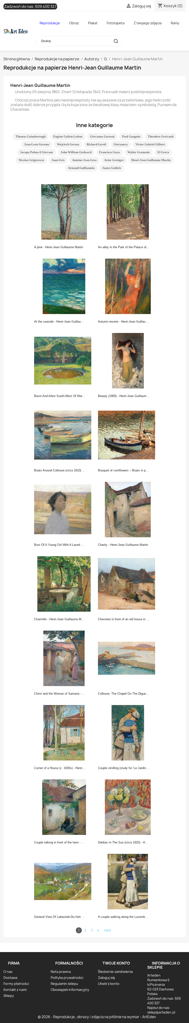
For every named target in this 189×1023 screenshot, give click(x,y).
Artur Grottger (114, 160)
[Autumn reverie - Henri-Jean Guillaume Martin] (128, 286)
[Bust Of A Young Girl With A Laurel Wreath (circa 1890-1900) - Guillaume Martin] (64, 509)
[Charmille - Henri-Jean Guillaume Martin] (64, 583)
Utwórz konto (108, 983)
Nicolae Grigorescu (31, 160)
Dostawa (10, 977)
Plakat (92, 23)
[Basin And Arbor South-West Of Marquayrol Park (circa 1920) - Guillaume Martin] (64, 360)
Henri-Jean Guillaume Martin (151, 160)
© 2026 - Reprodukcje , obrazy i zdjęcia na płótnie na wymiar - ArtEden (97, 1016)
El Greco (163, 152)
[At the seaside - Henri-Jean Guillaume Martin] (64, 286)
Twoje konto (116, 963)
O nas (7, 971)
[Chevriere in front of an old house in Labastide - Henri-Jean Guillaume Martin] (128, 583)
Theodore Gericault (161, 136)
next (107, 930)
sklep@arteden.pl (161, 1012)
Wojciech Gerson (68, 144)
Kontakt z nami (15, 989)
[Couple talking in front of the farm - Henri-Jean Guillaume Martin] (64, 807)
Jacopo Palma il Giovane (36, 152)
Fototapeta (115, 23)
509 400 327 (45, 6)
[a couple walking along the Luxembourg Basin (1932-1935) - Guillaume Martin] (128, 881)
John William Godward (76, 152)
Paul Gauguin (131, 136)
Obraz (74, 23)
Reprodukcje (50, 23)
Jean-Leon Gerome (36, 144)
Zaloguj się (106, 977)
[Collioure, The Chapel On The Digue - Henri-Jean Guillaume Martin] (128, 658)
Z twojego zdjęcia (148, 23)
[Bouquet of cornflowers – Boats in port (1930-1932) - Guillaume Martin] (128, 435)
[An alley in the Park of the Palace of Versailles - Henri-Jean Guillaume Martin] (128, 211)
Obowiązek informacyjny (70, 989)
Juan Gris (58, 160)
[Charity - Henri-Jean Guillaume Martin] (128, 509)
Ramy (175, 23)
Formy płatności (16, 983)
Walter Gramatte (138, 152)
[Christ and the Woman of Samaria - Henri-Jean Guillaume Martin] (64, 658)
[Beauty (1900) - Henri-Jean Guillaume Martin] (128, 360)
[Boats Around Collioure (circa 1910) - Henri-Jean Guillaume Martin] (64, 435)
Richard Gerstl (96, 144)
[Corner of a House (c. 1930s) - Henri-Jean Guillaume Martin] (64, 732)
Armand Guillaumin (81, 168)
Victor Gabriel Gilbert (150, 144)
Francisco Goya (109, 152)
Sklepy (8, 995)
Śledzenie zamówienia (115, 971)
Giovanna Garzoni (102, 136)
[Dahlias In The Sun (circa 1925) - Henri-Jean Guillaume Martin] (128, 807)
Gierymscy (121, 144)
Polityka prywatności (67, 977)
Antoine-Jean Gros (84, 160)
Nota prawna (61, 971)
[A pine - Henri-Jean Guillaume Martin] (64, 211)
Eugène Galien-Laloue (68, 136)
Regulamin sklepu (64, 983)
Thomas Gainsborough (31, 136)
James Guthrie (111, 168)
